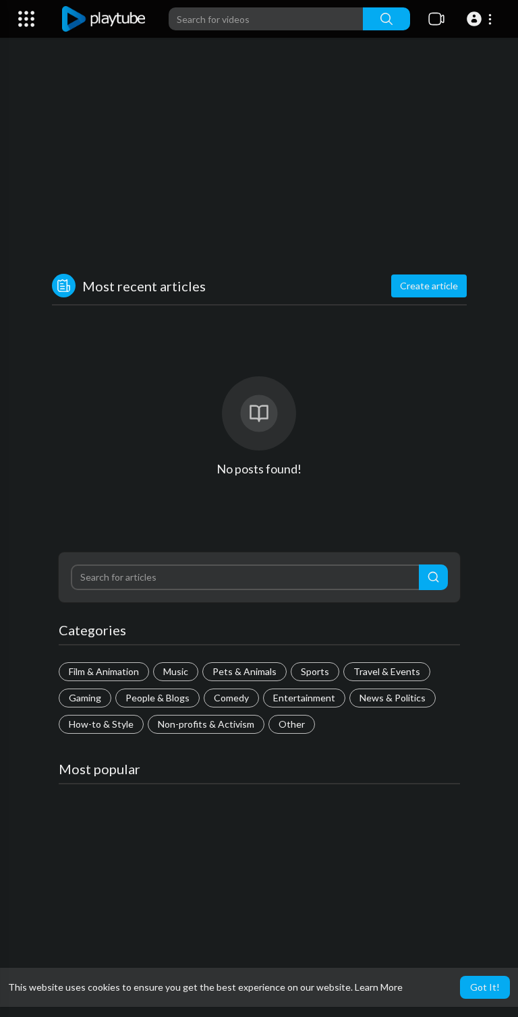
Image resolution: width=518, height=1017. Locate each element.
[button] (481, 18)
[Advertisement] (259, 159)
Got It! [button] (485, 987)
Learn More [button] (379, 987)
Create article (429, 285)
